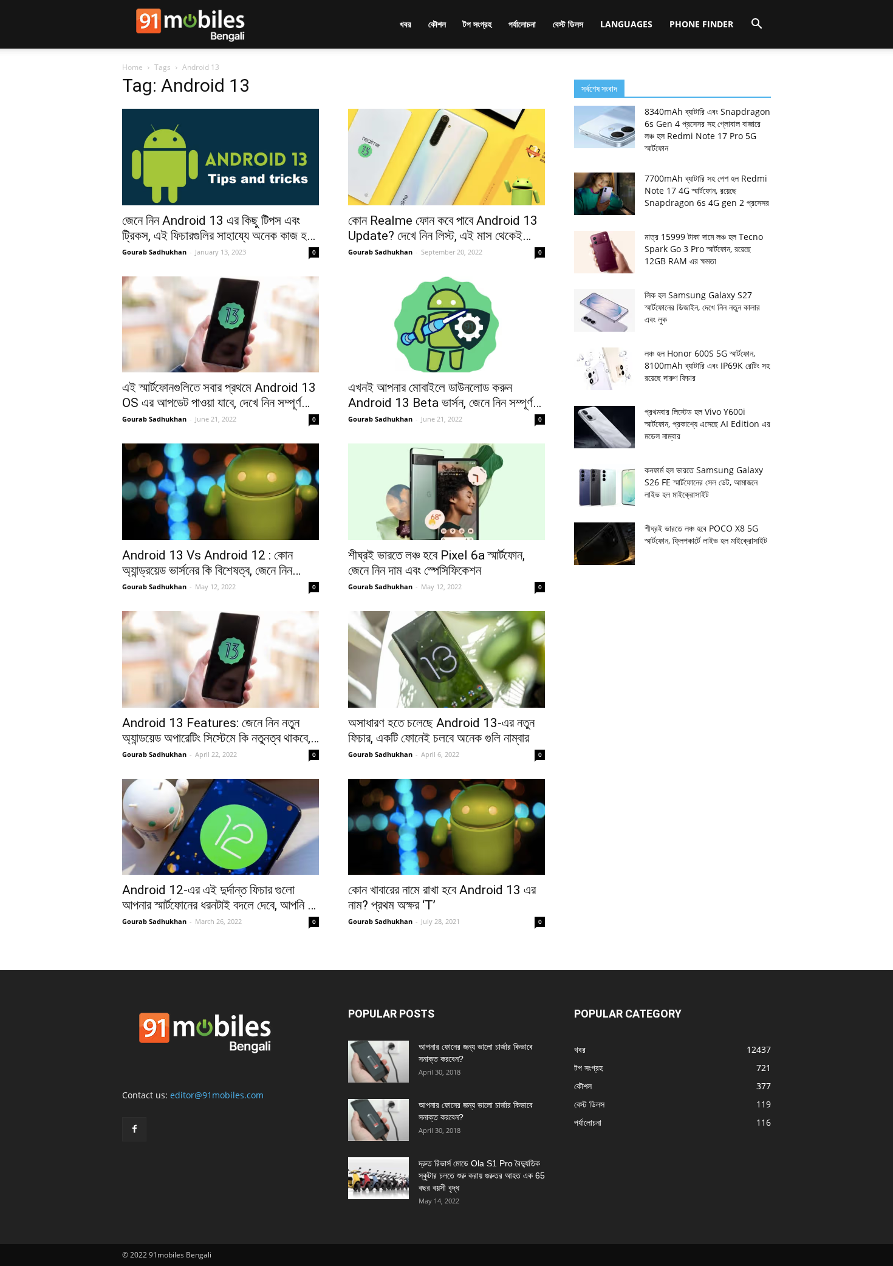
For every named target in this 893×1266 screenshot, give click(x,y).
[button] (756, 25)
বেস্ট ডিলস (568, 24)
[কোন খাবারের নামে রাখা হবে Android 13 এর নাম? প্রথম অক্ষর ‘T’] (446, 827)
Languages (626, 24)
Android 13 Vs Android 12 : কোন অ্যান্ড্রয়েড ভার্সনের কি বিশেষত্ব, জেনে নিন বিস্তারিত (207, 563)
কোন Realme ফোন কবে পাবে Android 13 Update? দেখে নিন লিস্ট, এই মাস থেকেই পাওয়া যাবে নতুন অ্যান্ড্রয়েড (443, 228)
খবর (405, 24)
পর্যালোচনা (522, 24)
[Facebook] (134, 1129)
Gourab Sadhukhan (154, 251)
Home (132, 67)
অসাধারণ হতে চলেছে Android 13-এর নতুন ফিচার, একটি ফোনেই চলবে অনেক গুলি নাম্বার (441, 730)
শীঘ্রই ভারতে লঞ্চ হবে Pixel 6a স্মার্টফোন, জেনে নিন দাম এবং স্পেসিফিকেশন (436, 563)
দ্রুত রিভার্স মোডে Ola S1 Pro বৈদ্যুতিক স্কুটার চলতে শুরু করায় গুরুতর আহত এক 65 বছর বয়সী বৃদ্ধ (482, 1175)
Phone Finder (701, 24)
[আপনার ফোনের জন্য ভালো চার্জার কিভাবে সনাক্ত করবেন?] (378, 1062)
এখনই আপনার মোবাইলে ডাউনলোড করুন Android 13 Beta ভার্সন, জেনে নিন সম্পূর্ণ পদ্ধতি (440, 395)
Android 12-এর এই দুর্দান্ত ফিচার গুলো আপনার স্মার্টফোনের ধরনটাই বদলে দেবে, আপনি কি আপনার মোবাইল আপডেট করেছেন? (219, 898)
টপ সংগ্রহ (477, 24)
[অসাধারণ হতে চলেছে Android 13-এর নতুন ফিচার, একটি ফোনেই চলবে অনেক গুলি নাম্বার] (446, 659)
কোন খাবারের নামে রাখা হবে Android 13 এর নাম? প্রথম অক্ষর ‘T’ (442, 897)
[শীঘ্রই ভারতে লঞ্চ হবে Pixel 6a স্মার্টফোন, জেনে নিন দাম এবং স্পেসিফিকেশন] (446, 491)
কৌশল (437, 24)
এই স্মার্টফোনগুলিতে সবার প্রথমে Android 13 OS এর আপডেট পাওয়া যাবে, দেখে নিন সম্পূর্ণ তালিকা (219, 395)
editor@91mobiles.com (217, 1095)
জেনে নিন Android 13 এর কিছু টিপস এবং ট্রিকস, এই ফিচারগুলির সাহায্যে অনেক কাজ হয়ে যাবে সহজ (219, 228)
